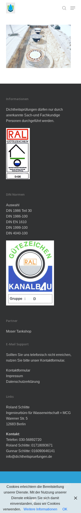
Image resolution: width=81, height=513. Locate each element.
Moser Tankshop (18, 331)
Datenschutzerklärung (23, 381)
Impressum (14, 376)
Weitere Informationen (40, 509)
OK (64, 509)
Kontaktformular (18, 370)
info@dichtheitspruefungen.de (29, 456)
